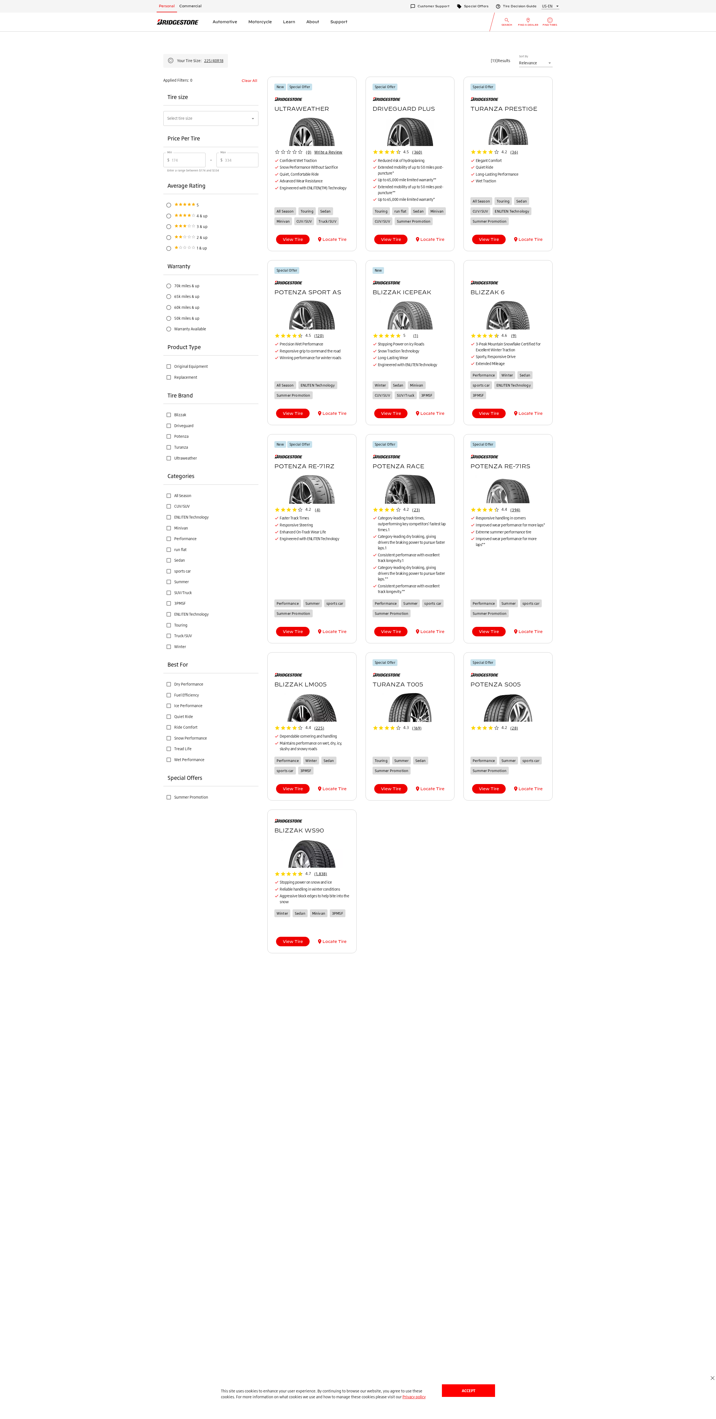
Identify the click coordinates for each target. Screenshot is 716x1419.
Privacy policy (414, 1396)
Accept (468, 1390)
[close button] (712, 1378)
